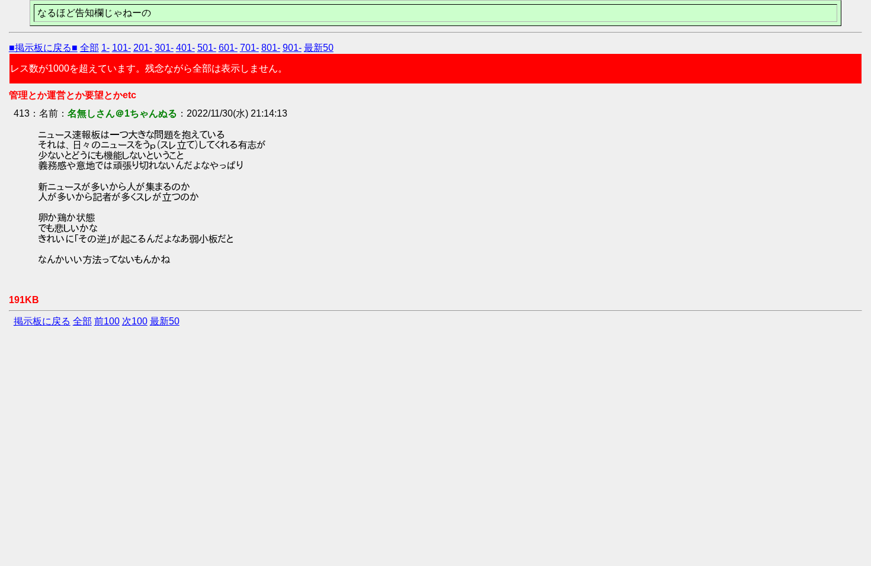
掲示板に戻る (42, 321)
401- (185, 48)
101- (121, 48)
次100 (135, 321)
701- (249, 48)
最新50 (319, 48)
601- (228, 48)
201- (142, 48)
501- (206, 48)
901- (292, 48)
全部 (89, 48)
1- (105, 48)
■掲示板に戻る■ (43, 48)
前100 (107, 321)
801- (270, 48)
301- (164, 48)
